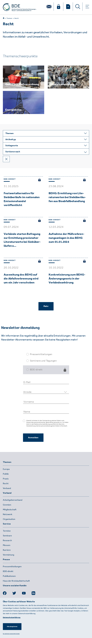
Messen (6, 545)
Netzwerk (7, 514)
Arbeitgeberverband (12, 500)
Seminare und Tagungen (43, 360)
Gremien (7, 504)
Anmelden (33, 437)
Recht (16, 18)
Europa (6, 469)
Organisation (9, 519)
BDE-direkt (36, 369)
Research (7, 540)
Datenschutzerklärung (11, 617)
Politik (6, 474)
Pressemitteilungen (41, 354)
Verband (7, 488)
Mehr (46, 306)
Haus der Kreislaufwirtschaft (16, 580)
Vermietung (8, 554)
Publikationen (9, 576)
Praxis (6, 478)
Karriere (7, 550)
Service (7, 524)
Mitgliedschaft (9, 509)
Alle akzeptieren (12, 626)
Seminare (7, 535)
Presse (6, 559)
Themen (9, 18)
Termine (7, 530)
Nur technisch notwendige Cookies (11, 633)
